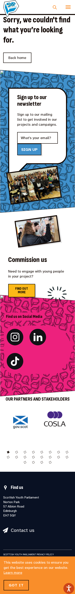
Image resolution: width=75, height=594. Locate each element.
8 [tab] (67, 452)
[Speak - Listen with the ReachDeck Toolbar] (68, 588)
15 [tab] (59, 457)
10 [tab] (17, 457)
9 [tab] (8, 457)
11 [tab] (25, 457)
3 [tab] (25, 452)
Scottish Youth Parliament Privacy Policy (28, 554)
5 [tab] (42, 452)
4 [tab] (33, 452)
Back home (17, 57)
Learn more (13, 572)
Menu (68, 7)
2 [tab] (17, 452)
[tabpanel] (20, 425)
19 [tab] (42, 462)
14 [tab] (50, 457)
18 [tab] (33, 462)
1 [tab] (8, 452)
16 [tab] (67, 457)
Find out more (21, 290)
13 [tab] (42, 457)
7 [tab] (59, 452)
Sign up (29, 149)
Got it (16, 585)
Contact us (22, 530)
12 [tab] (33, 457)
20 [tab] (50, 462)
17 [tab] (25, 462)
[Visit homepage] (11, 8)
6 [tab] (50, 452)
